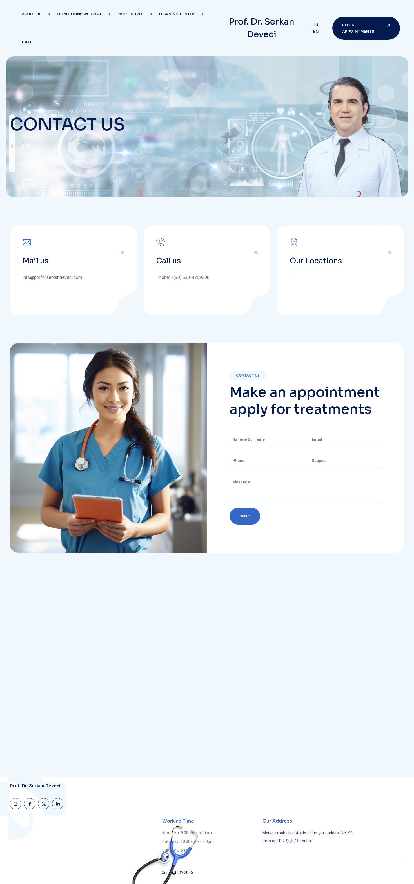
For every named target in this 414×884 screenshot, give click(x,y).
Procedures (130, 14)
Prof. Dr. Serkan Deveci (261, 28)
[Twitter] (43, 803)
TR (315, 24)
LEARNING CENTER (177, 14)
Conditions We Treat (79, 14)
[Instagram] (15, 803)
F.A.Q (27, 42)
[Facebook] (29, 803)
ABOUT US (31, 14)
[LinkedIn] (57, 803)
